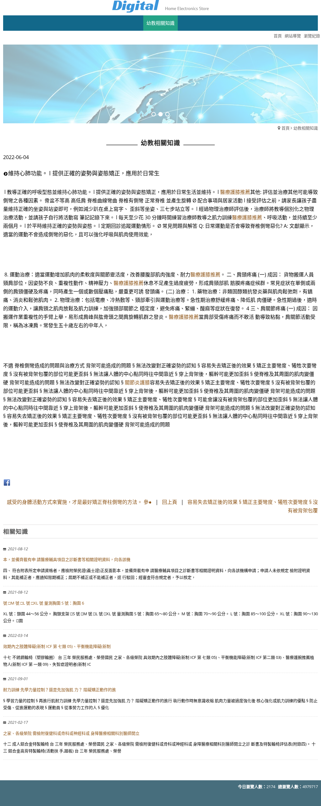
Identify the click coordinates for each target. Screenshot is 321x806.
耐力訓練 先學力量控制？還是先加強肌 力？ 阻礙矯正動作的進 (59, 689)
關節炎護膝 (137, 382)
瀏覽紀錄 (312, 36)
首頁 (286, 128)
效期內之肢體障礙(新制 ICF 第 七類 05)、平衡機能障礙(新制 (57, 646)
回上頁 (169, 502)
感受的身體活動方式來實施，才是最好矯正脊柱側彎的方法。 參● (79, 502)
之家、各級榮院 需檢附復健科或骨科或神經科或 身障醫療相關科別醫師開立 (71, 733)
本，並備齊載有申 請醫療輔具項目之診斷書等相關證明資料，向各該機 (66, 559)
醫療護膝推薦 (235, 192)
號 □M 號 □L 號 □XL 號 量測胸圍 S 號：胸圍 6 (43, 603)
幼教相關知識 (305, 128)
